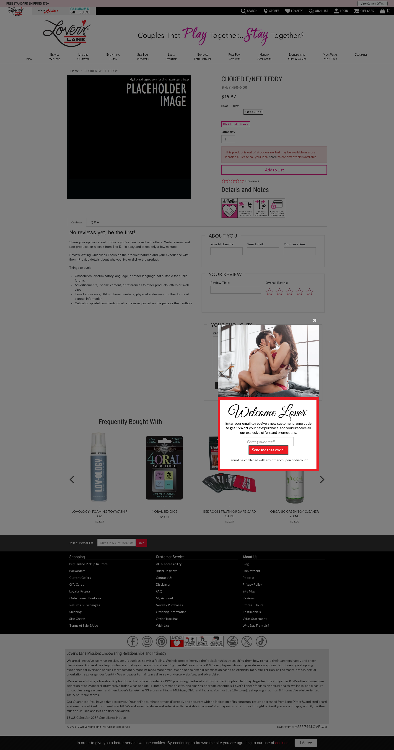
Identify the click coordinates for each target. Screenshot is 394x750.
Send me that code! (268, 449)
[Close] (315, 320)
